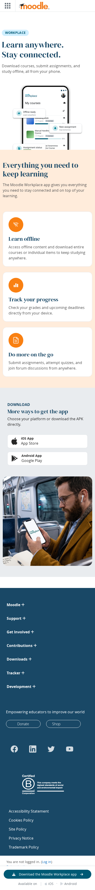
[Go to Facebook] (14, 749)
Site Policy (17, 829)
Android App (31, 455)
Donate (23, 723)
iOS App (27, 438)
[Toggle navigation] (6, 6)
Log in (46, 862)
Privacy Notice (21, 838)
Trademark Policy (24, 847)
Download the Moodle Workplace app (48, 874)
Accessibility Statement (29, 811)
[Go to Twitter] (51, 749)
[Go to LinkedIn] (32, 749)
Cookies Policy (21, 820)
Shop (56, 723)
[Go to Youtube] (69, 749)
